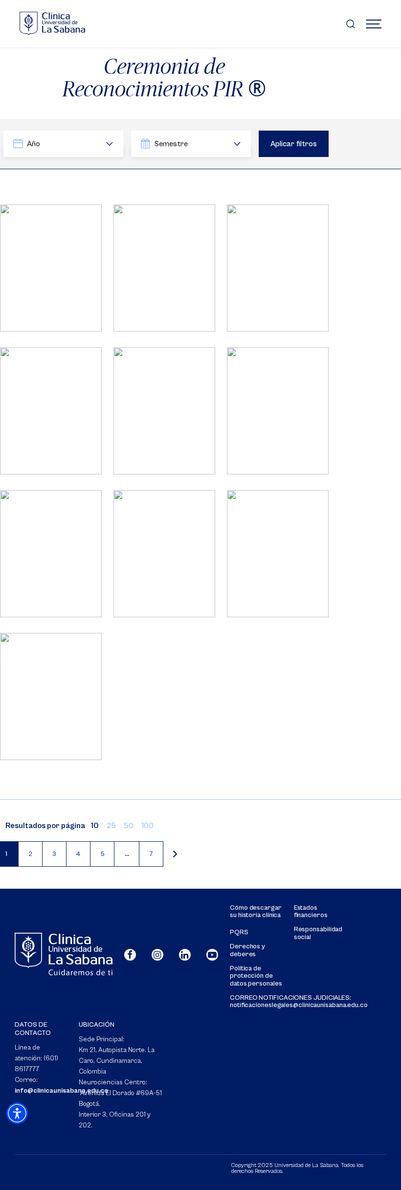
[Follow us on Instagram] (157, 955)
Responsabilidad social (318, 933)
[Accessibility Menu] (17, 1113)
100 (147, 826)
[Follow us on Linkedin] (185, 955)
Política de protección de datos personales (256, 976)
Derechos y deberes (247, 950)
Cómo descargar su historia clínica (256, 911)
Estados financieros (311, 911)
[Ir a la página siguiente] (175, 854)
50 (129, 826)
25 (111, 826)
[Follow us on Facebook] (130, 955)
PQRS (239, 932)
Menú (373, 23)
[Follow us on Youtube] (212, 955)
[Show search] (350, 23)
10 (95, 826)
